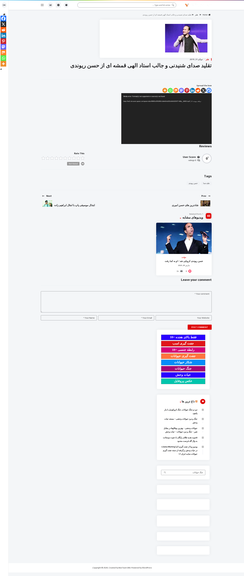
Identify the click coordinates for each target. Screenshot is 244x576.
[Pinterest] (186, 90)
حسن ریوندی (193, 183)
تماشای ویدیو (165, 472)
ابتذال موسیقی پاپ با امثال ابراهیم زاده (74, 205)
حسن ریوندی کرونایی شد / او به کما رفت (184, 261)
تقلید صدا (206, 183)
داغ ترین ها (188, 401)
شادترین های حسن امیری (185, 205)
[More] (164, 90)
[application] (166, 118)
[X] (203, 90)
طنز (196, 15)
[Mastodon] (181, 90)
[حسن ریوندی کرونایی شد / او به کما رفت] (184, 238)
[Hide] (1, 69)
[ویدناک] (198, 5)
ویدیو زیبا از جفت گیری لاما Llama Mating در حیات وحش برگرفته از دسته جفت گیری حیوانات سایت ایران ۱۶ (179, 450)
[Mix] (175, 90)
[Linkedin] (192, 90)
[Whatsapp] (170, 90)
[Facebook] (208, 90)
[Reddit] (197, 90)
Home (205, 15)
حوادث (184, 257)
